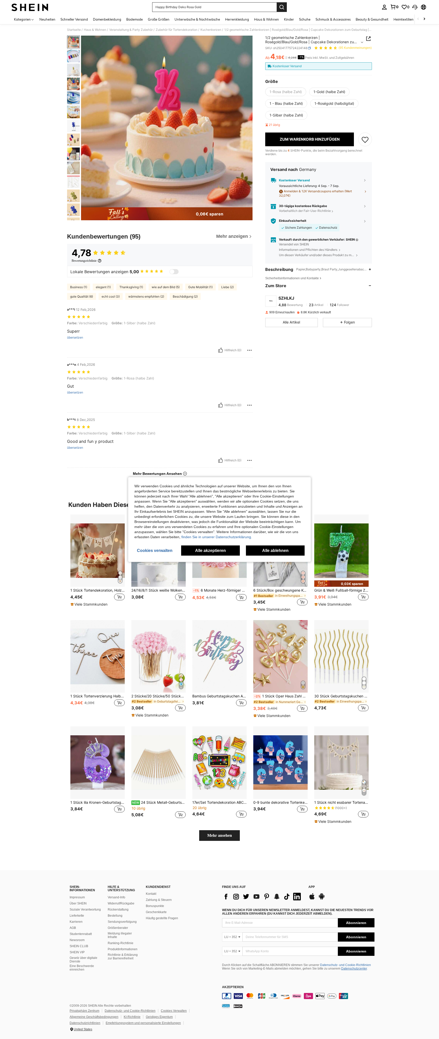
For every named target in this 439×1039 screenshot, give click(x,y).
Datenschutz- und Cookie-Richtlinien (345, 965)
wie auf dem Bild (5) (166, 287)
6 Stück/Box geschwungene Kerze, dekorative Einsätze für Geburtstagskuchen (280, 590)
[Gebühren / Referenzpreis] (286, 58)
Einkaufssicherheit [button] (292, 221)
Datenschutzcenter (354, 968)
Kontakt (151, 894)
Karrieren (76, 922)
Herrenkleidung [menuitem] (237, 19)
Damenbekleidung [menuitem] (107, 19)
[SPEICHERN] (365, 139)
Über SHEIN (78, 903)
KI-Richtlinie (132, 1017)
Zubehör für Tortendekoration (176, 30)
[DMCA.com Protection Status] (237, 1006)
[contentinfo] (298, 996)
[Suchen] (282, 7)
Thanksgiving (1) (131, 287)
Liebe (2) (227, 287)
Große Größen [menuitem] (158, 19)
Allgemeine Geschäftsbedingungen (94, 1017)
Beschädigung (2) (185, 296)
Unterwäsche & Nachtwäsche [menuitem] (197, 19)
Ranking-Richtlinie (120, 943)
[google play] (321, 899)
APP (311, 887)
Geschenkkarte (156, 912)
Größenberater (118, 928)
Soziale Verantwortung (85, 909)
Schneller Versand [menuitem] (74, 19)
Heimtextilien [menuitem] (404, 19)
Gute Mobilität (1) (200, 287)
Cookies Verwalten (174, 1011)
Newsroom (77, 940)
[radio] (285, 91)
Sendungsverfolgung (122, 922)
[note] (89, 604)
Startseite (74, 30)
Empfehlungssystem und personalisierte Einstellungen (143, 1023)
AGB (73, 928)
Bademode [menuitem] (134, 19)
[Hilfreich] (220, 350)
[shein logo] (29, 7)
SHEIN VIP (77, 952)
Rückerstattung (118, 909)
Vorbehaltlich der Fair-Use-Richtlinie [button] (305, 211)
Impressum (77, 897)
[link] (394, 7)
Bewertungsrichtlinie (84, 260)
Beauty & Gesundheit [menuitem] (372, 19)
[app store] (312, 899)
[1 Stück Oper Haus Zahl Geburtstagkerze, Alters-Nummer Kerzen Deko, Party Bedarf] (280, 656)
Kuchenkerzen (210, 30)
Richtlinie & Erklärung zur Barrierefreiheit (123, 956)
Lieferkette (77, 915)
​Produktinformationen (122, 949)
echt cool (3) (111, 296)
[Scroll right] (424, 19)
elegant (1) (103, 287)
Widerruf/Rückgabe (121, 903)
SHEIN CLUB (79, 946)
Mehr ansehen (219, 835)
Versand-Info (116, 897)
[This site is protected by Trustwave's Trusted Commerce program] (226, 1006)
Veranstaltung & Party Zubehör (131, 30)
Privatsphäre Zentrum (84, 1011)
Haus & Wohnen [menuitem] (266, 19)
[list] (262, 896)
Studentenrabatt (81, 934)
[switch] (174, 271)
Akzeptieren (233, 987)
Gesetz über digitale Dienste (83, 959)
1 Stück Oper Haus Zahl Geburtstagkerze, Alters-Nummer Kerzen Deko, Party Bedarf (281, 696)
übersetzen (75, 337)
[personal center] (384, 7)
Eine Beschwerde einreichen (82, 967)
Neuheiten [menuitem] (47, 19)
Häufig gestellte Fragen (162, 918)
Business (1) (78, 287)
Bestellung (115, 915)
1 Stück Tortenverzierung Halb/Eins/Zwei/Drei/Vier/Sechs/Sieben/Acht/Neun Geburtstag (97, 696)
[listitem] (97, 563)
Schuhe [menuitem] (304, 19)
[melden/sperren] (249, 350)
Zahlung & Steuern (159, 900)
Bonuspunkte (155, 906)
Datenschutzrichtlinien (85, 1023)
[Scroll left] (418, 19)
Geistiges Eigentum (159, 1017)
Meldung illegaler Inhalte (120, 935)
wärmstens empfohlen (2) (146, 296)
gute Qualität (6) (81, 296)
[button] (415, 7)
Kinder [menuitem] (289, 19)
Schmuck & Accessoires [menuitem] (333, 19)
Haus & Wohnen (95, 30)
